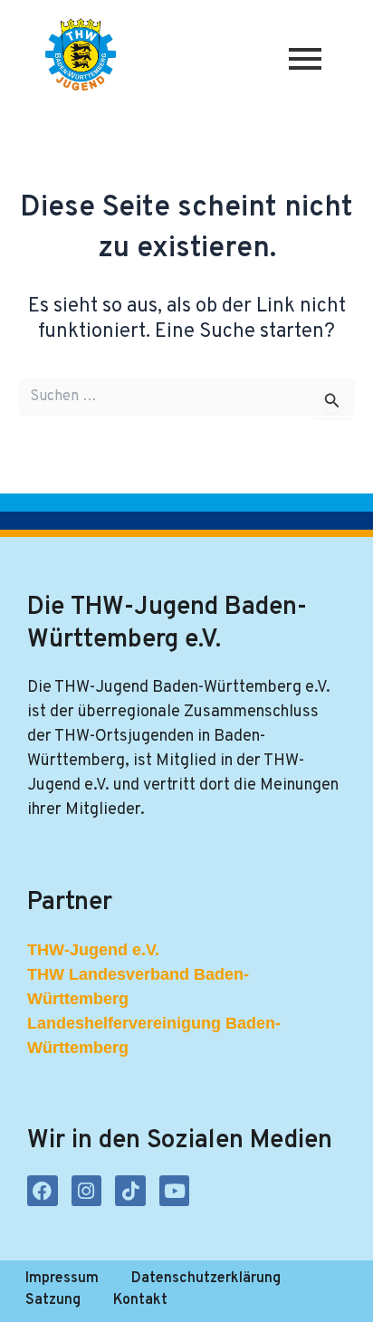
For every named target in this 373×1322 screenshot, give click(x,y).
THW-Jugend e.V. (93, 950)
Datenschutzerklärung (206, 1278)
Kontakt (140, 1300)
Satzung (53, 1300)
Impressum (62, 1278)
